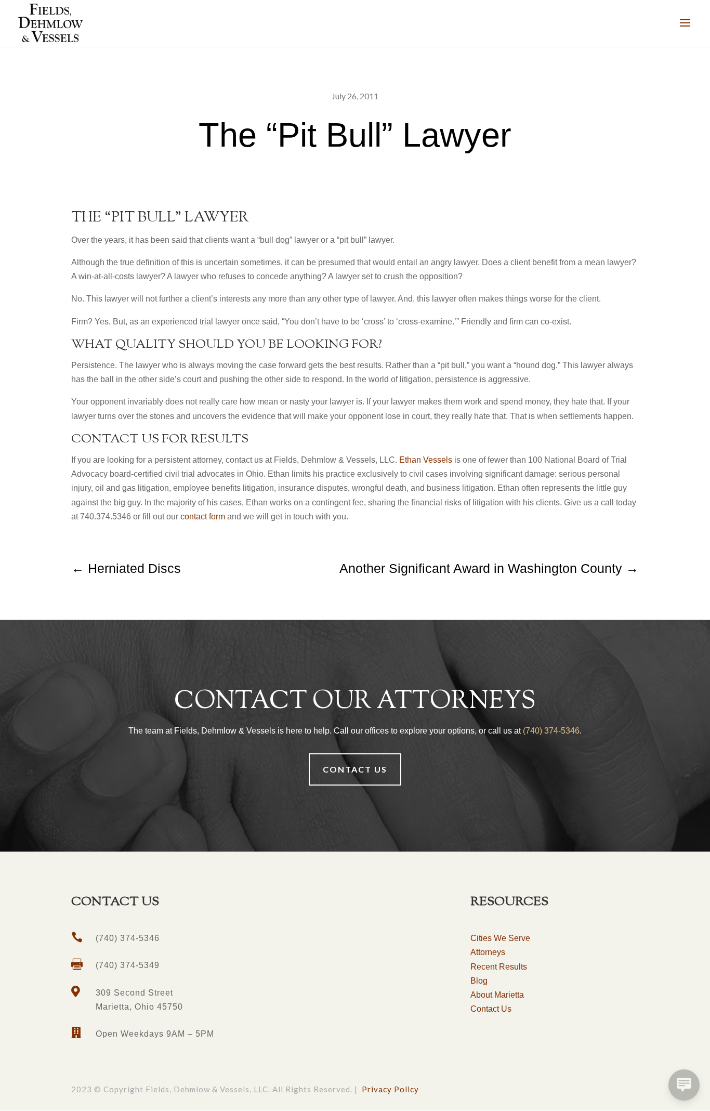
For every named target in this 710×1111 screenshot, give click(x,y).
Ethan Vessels (425, 459)
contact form (202, 516)
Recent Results (498, 966)
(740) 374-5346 (551, 730)
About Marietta (497, 994)
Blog (479, 980)
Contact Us (490, 1008)
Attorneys (487, 952)
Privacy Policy (390, 1089)
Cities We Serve (500, 938)
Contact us (355, 769)
